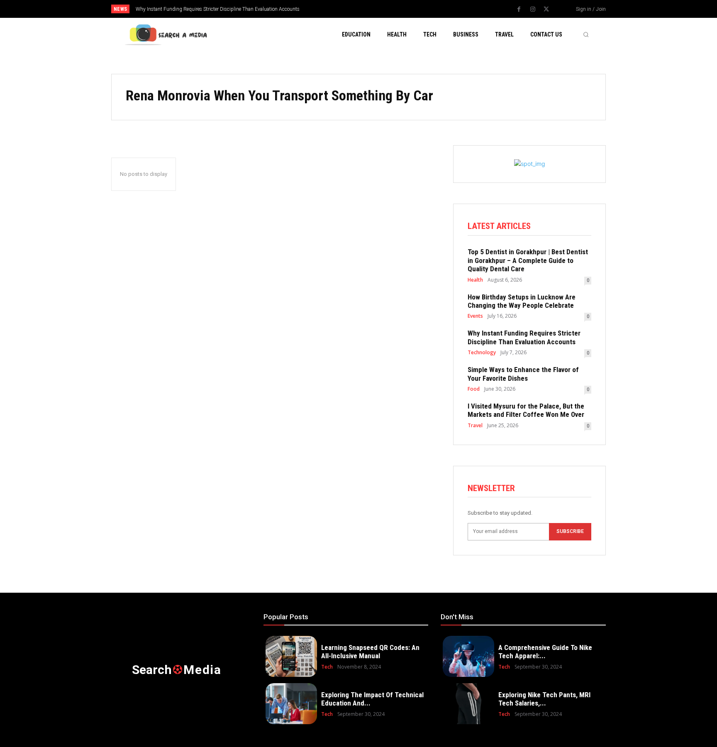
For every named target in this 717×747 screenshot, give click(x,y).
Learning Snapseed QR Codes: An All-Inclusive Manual (370, 651)
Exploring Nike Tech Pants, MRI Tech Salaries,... (544, 699)
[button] (586, 34)
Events (475, 316)
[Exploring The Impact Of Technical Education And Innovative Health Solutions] (291, 703)
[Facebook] (519, 9)
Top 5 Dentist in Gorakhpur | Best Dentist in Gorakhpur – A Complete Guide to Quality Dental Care (528, 260)
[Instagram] (533, 9)
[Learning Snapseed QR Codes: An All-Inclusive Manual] (291, 656)
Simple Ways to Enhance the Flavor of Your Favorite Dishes (523, 373)
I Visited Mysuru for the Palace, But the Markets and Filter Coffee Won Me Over (526, 410)
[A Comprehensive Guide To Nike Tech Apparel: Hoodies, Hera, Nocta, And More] (468, 656)
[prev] (373, 9)
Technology (482, 352)
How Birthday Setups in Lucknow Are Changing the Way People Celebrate (522, 301)
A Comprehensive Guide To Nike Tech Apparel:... (545, 651)
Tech (327, 666)
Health (475, 279)
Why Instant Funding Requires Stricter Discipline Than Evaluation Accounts (218, 9)
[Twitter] (546, 9)
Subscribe (570, 531)
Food (474, 389)
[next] (386, 9)
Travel (475, 425)
